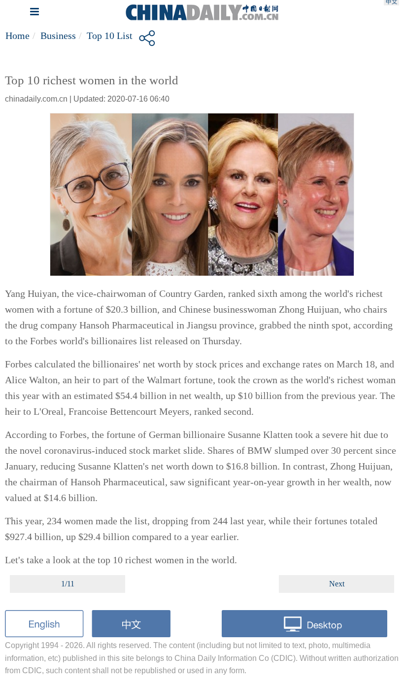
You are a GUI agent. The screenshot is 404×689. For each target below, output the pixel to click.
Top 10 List (110, 35)
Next (336, 584)
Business (58, 35)
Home (17, 35)
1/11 (67, 584)
